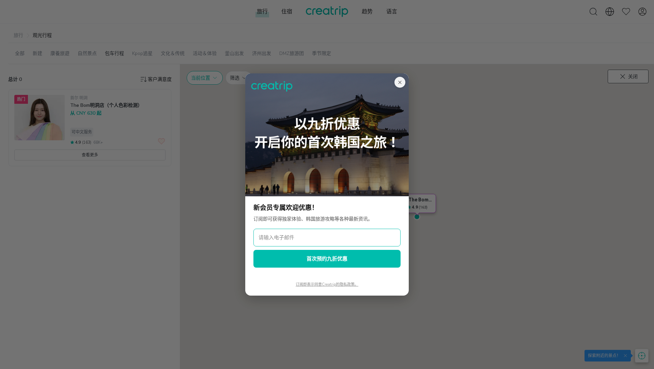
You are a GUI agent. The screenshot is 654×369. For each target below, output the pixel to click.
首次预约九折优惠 (327, 258)
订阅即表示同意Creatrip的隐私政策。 (327, 284)
